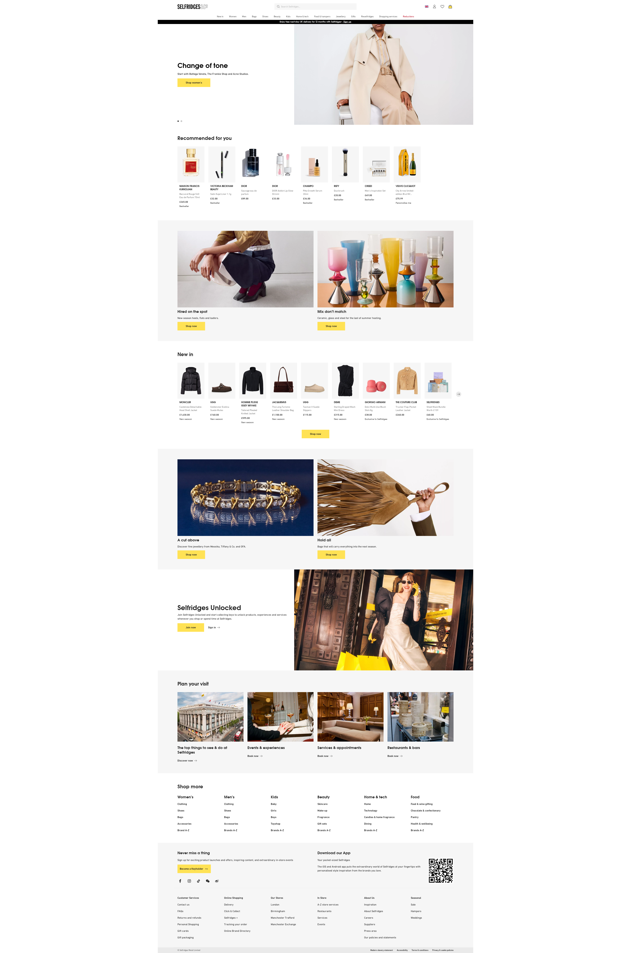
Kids (274, 797)
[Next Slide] (458, 394)
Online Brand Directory (237, 930)
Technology (370, 810)
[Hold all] (385, 497)
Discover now (185, 760)
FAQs (180, 911)
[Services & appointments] (350, 717)
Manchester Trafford (282, 917)
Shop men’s (192, 82)
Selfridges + (231, 917)
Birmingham (278, 911)
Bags (180, 817)
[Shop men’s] (374, 74)
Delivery (229, 904)
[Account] (434, 6)
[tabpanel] (315, 74)
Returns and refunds (189, 917)
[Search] (278, 6)
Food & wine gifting (422, 804)
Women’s (185, 797)
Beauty (323, 797)
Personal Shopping (188, 924)
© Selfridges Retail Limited (188, 950)
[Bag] (450, 6)
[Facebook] (180, 883)
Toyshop (275, 823)
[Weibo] (217, 883)
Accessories (184, 823)
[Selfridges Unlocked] (374, 619)
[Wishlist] (442, 6)
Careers (368, 917)
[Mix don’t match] (385, 269)
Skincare (322, 804)
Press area (370, 930)
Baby (274, 804)
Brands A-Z (230, 830)
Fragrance (323, 817)
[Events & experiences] (280, 717)
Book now (252, 756)
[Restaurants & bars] (420, 717)
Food (415, 797)
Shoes (180, 810)
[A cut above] (245, 497)
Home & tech (375, 797)
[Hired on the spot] (245, 269)
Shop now (337, 21)
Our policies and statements (380, 937)
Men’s (229, 797)
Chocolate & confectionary (426, 810)
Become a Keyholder (191, 868)
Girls (273, 810)
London (275, 904)
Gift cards (183, 930)
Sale (413, 904)
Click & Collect (232, 911)
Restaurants (324, 911)
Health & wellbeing (422, 823)
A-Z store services (328, 904)
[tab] (179, 121)
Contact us (183, 904)
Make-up (322, 810)
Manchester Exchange (283, 924)
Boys (273, 817)
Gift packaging (185, 937)
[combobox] (318, 6)
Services (322, 917)
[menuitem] (220, 16)
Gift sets (322, 823)
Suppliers (369, 924)
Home (367, 804)
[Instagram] (189, 883)
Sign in (212, 627)
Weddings (416, 917)
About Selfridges (373, 911)
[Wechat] (207, 883)
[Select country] (426, 6)
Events (321, 924)
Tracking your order (235, 924)
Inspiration (370, 904)
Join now (191, 627)
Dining (368, 823)
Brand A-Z (183, 830)
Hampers (416, 911)
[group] (299, 178)
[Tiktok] (198, 883)
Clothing (182, 804)
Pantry (415, 817)
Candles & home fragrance (379, 817)
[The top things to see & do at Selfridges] (210, 717)
